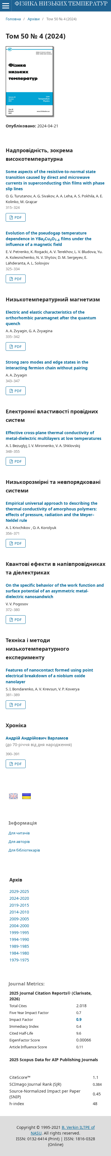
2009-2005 (19, 918)
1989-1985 (19, 946)
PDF (18, 217)
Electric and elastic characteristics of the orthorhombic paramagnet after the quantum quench (51, 317)
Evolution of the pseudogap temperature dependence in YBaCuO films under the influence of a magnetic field (48, 238)
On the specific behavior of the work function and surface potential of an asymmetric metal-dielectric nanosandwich (55, 590)
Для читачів (19, 833)
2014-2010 (19, 912)
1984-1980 (19, 953)
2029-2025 (19, 891)
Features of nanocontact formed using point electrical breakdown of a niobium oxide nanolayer (49, 675)
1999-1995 (19, 932)
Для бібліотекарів (24, 850)
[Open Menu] (5, 5)
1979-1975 (19, 960)
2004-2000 (19, 925)
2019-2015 (19, 905)
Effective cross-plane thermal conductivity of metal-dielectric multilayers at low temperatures (53, 435)
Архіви (34, 18)
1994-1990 (19, 939)
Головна (13, 18)
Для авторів (19, 841)
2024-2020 (19, 898)
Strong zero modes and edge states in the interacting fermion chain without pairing (47, 364)
